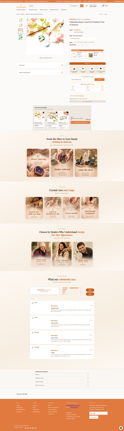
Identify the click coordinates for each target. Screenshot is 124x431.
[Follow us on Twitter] (28, 428)
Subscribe (93, 417)
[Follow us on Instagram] (30, 428)
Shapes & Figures (20, 409)
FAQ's (49, 405)
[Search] (81, 5)
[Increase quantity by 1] (86, 45)
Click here (81, 95)
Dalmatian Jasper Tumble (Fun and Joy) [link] (63, 123)
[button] (105, 6)
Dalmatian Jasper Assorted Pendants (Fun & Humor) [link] (38, 123)
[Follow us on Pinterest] (33, 428)
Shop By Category (20, 9)
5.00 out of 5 (48, 290)
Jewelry (18, 405)
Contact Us (51, 413)
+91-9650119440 (32, 1)
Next (106, 14)
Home (17, 14)
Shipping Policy (36, 411)
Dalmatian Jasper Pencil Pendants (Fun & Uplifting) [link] (52, 123)
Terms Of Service (52, 409)
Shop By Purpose (33, 9)
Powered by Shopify (18, 427)
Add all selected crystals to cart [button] (80, 122)
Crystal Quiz (63, 9)
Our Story (35, 405)
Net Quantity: (73, 44)
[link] (39, 116)
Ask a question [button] (90, 294)
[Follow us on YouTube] (35, 428)
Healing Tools (19, 407)
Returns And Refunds (53, 407)
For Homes (19, 411)
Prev (101, 14)
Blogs (34, 407)
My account (93, 6)
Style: (76, 35)
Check (99, 79)
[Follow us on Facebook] (25, 428)
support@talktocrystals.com (42, 1)
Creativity (22, 14)
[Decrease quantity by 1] (78, 45)
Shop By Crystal (43, 9)
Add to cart (87, 63)
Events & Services (54, 9)
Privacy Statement (52, 411)
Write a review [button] (90, 290)
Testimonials (36, 409)
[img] (54, 306)
